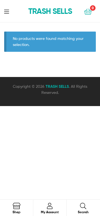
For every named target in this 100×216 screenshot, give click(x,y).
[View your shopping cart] (88, 11)
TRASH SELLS (50, 11)
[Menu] (10, 11)
